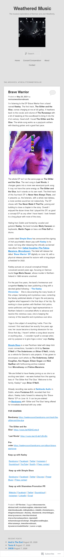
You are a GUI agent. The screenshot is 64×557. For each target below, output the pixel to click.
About (47, 60)
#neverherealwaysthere (18, 518)
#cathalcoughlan (26, 507)
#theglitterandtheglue (39, 520)
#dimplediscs (29, 510)
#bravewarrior (39, 504)
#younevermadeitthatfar (18, 526)
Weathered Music (32, 8)
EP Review (20, 504)
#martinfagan (48, 512)
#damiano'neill (40, 507)
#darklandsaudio (15, 510)
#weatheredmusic (28, 523)
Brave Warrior (18, 92)
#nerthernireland (29, 515)
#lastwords (37, 512)
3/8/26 (11, 548)
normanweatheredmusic (18, 99)
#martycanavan (15, 515)
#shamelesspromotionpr (18, 520)
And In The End (15, 542)
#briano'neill (13, 507)
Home (17, 60)
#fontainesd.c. (48, 510)
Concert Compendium (32, 60)
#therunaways (14, 523)
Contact (32, 65)
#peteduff (33, 518)
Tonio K (11, 545)
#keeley (28, 512)
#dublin (38, 510)
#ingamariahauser (16, 512)
